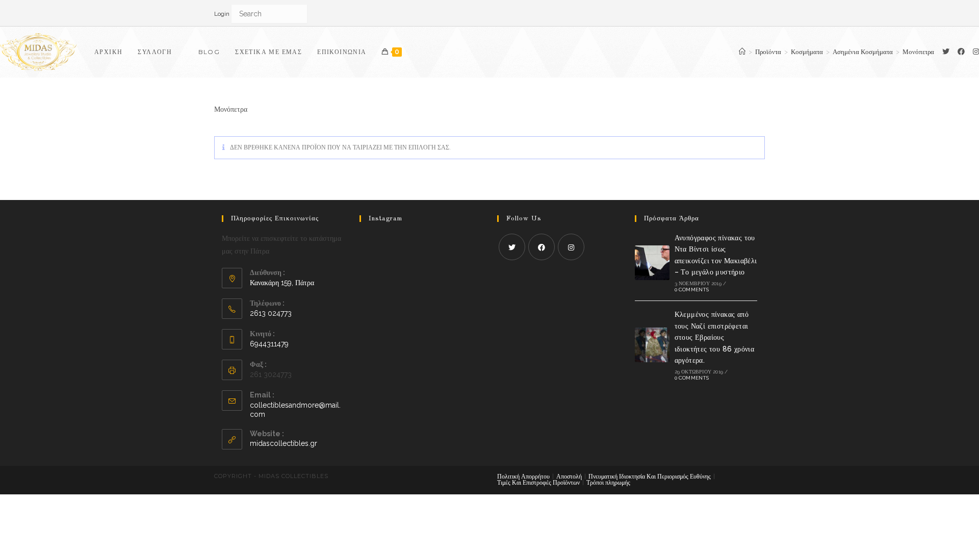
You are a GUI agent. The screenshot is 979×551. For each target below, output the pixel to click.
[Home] (742, 52)
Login (221, 13)
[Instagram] (571, 247)
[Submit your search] (297, 13)
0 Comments (692, 289)
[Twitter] (946, 51)
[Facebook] (961, 51)
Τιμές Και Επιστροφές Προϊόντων (538, 482)
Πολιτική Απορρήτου (523, 476)
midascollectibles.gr (283, 443)
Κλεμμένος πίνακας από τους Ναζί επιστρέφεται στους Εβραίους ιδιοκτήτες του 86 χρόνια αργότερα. (715, 337)
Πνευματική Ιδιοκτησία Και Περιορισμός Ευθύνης (649, 476)
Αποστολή (569, 476)
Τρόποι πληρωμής (608, 482)
